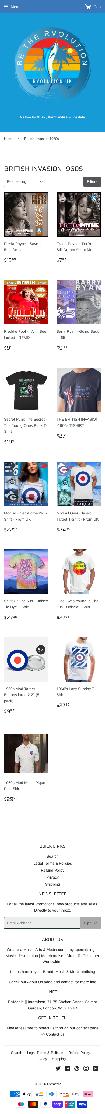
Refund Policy (52, 870)
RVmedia (54, 1084)
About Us (35, 982)
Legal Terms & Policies (52, 863)
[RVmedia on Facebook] (67, 1069)
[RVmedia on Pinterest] (77, 1069)
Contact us (55, 1034)
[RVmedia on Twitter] (58, 1069)
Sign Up (90, 923)
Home (8, 139)
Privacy (52, 877)
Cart (97, 7)
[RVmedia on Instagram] (86, 1069)
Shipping (52, 884)
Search (53, 856)
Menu (15, 7)
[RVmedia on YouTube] (95, 1069)
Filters (92, 181)
